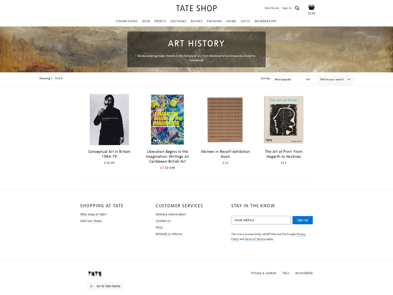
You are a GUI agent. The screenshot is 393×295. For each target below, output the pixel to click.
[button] (297, 8)
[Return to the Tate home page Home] (196, 9)
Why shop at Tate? (93, 214)
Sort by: (266, 78)
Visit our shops (91, 221)
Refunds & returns (169, 234)
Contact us (163, 221)
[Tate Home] (112, 274)
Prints (160, 21)
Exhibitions (127, 21)
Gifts (245, 21)
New (146, 21)
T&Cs (285, 273)
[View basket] (311, 7)
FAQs (159, 227)
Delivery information (170, 214)
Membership (266, 21)
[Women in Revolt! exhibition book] (226, 120)
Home (231, 21)
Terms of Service (255, 239)
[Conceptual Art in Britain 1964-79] (109, 120)
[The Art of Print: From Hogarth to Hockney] (284, 120)
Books (197, 21)
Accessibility (304, 273)
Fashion (214, 21)
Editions (178, 21)
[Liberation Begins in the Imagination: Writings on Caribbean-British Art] (167, 120)
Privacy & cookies (264, 273)
